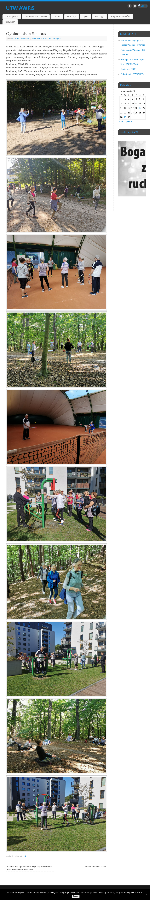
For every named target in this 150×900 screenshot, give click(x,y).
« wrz (122, 121)
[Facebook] (129, 6)
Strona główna (11, 16)
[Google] (143, 6)
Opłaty (85, 16)
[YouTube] (135, 6)
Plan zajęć (99, 16)
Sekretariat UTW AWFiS (132, 74)
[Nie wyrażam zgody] (146, 894)
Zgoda (75, 896)
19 (140, 108)
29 (125, 117)
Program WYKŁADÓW (120, 16)
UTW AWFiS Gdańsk (20, 38)
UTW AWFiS (20, 8)
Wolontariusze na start (95, 866)
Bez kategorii (54, 38)
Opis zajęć (71, 16)
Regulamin (10, 21)
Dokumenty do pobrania (36, 16)
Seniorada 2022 (128, 69)
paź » (129, 121)
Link (24, 856)
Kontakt (56, 16)
